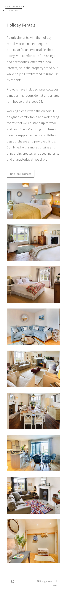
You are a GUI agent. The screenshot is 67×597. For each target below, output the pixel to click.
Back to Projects (20, 174)
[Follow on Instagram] (12, 581)
